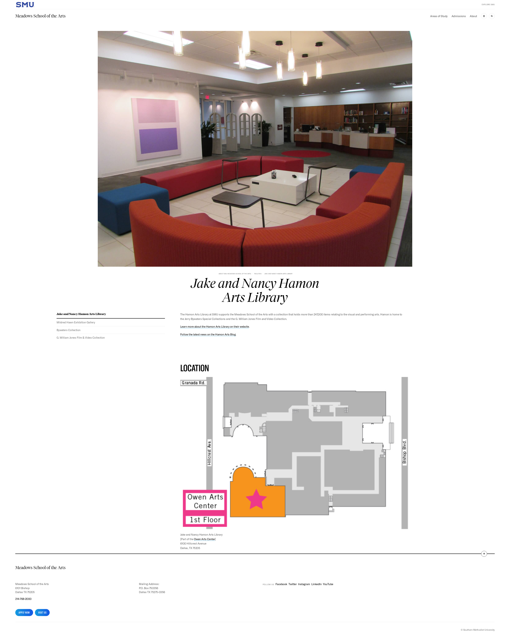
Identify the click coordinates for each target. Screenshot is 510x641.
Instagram (304, 584)
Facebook (281, 584)
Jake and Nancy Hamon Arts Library (81, 314)
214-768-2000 (23, 599)
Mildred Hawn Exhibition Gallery (76, 322)
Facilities (258, 274)
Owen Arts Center (204, 539)
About (473, 16)
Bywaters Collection (68, 330)
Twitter (292, 584)
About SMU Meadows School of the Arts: (235, 274)
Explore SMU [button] (488, 4)
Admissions (459, 16)
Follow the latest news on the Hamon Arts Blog (208, 334)
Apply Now (24, 612)
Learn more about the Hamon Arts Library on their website (214, 326)
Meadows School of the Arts (40, 16)
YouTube (328, 584)
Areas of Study (439, 16)
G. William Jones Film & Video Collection (81, 337)
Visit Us (42, 612)
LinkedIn (316, 584)
